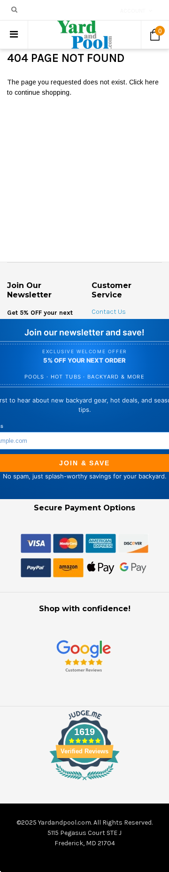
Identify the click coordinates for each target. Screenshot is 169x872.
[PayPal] (36, 567)
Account (133, 11)
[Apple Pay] (100, 567)
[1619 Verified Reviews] (84, 782)
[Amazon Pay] (68, 567)
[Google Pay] (133, 567)
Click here (144, 82)
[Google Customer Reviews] (83, 656)
